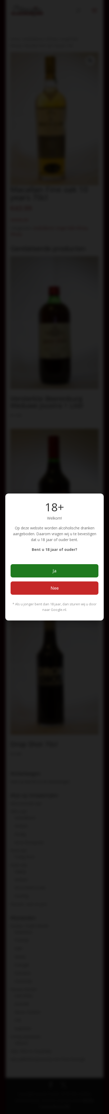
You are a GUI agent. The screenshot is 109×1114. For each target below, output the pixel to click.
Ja (54, 571)
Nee (55, 588)
